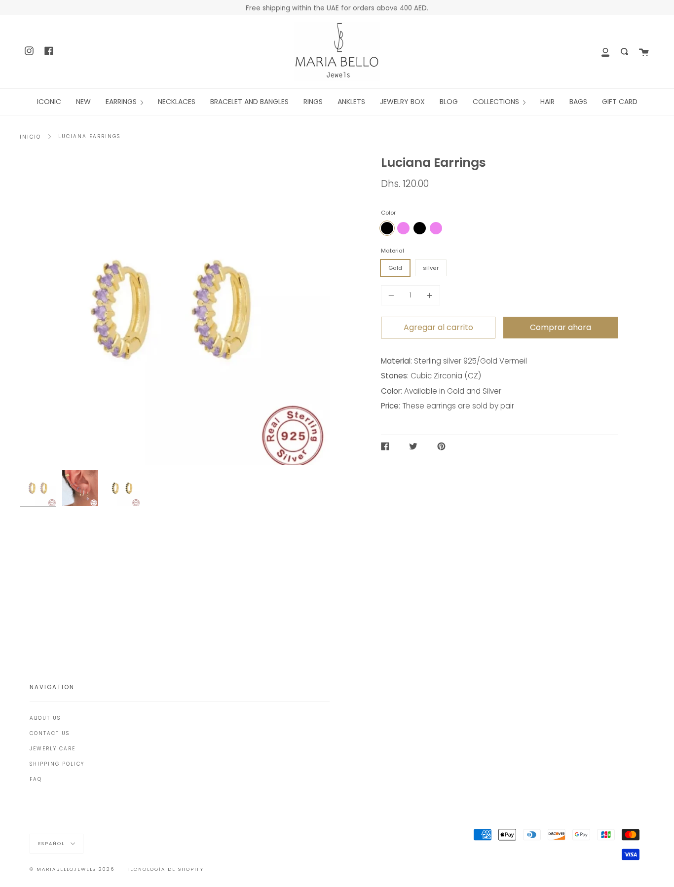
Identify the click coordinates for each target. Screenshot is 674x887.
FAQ (36, 779)
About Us (45, 718)
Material (392, 251)
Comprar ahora (560, 327)
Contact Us (50, 733)
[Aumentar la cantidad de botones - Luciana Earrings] (428, 295)
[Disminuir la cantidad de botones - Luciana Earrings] (393, 295)
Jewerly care (52, 748)
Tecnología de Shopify (165, 869)
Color (388, 213)
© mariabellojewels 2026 (72, 869)
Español (52, 843)
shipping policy (57, 764)
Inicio (30, 137)
